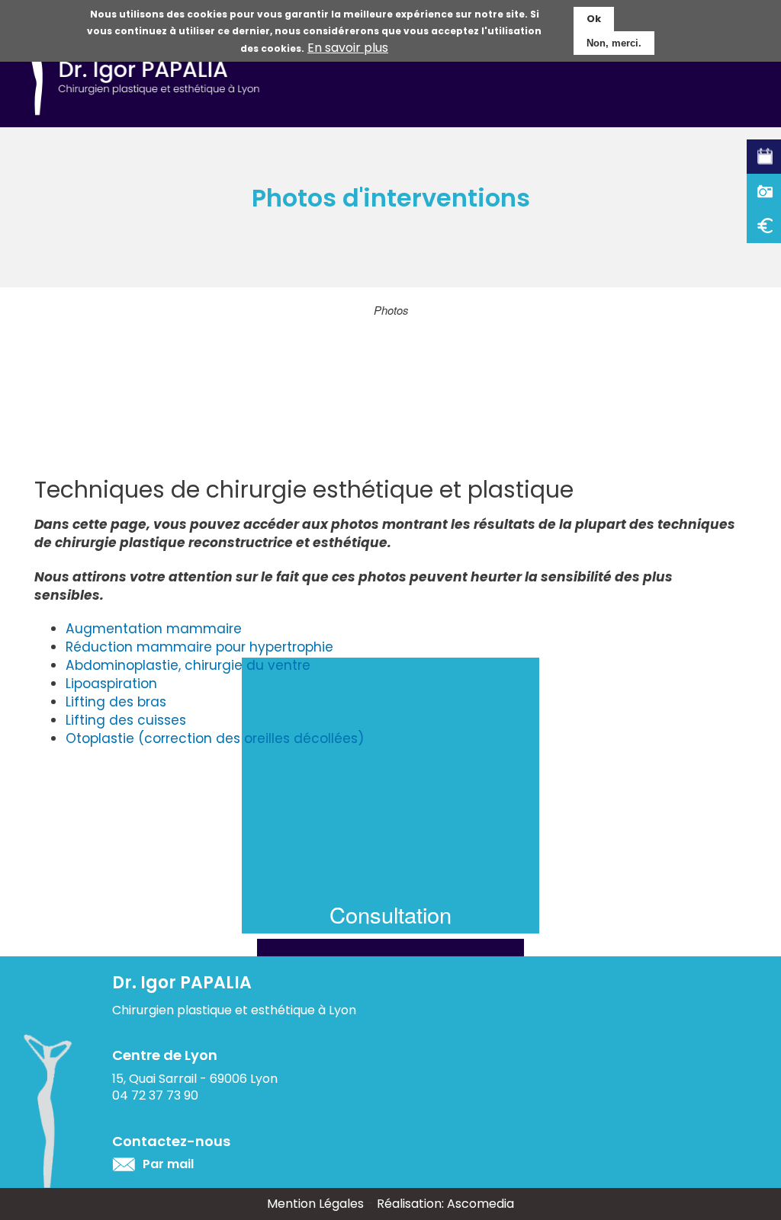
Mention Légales (315, 1203)
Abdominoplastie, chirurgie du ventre (188, 665)
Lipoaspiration (111, 683)
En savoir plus (347, 48)
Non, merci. (614, 43)
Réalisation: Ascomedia (445, 1203)
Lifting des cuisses (126, 720)
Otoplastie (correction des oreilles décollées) (215, 738)
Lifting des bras (116, 702)
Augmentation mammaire (154, 629)
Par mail (168, 1164)
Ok (594, 18)
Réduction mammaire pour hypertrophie (199, 647)
